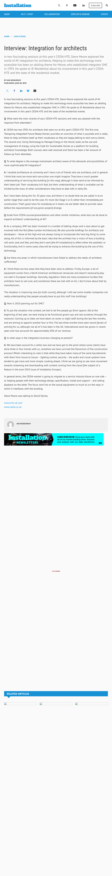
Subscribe (95, 5)
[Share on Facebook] (14, 90)
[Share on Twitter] (7, 90)
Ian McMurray (14, 80)
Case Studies (20, 36)
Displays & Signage (80, 14)
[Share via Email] (34, 90)
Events (104, 14)
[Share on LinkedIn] (21, 90)
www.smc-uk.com (13, 402)
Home (6, 36)
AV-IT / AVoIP (27, 14)
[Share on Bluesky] (28, 90)
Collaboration (52, 14)
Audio (7, 14)
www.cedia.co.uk (13, 406)
